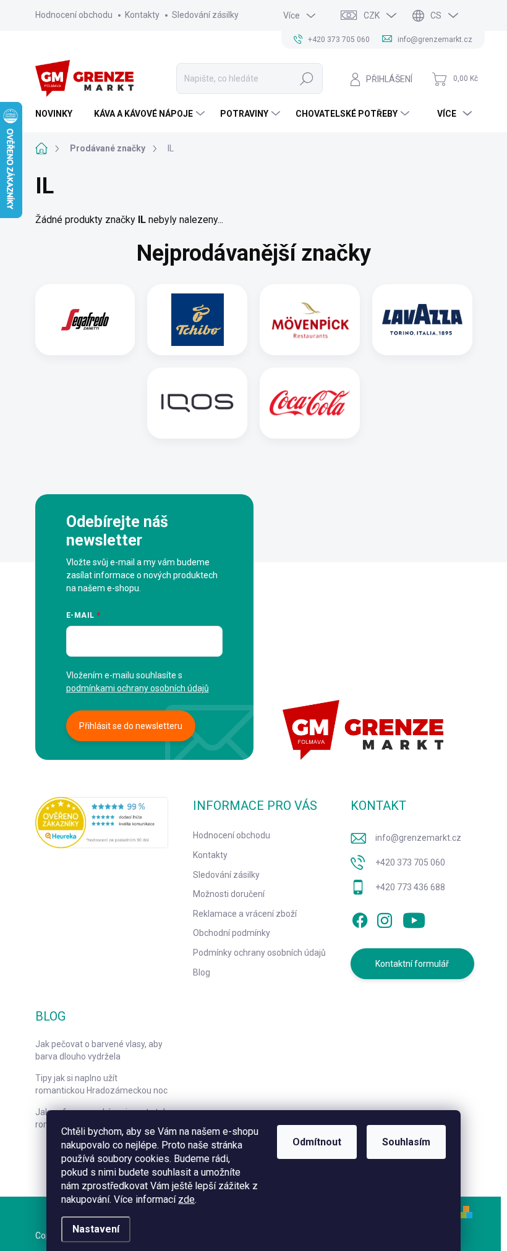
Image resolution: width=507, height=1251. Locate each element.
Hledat (307, 78)
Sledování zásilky (205, 15)
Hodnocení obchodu (74, 15)
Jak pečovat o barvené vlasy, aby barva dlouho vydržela (99, 1050)
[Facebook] (360, 918)
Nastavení (95, 1229)
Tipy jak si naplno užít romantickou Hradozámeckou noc (101, 1084)
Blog (201, 972)
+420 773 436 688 (410, 887)
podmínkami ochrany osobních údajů (137, 688)
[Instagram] (384, 918)
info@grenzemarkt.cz (418, 838)
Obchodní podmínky (231, 933)
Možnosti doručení (229, 894)
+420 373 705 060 (410, 862)
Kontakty (142, 15)
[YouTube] (414, 918)
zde (186, 1199)
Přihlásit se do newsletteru (130, 726)
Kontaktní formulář (412, 964)
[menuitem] (58, 113)
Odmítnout (316, 1142)
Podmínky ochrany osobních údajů (259, 953)
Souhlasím (406, 1142)
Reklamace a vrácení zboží (245, 914)
